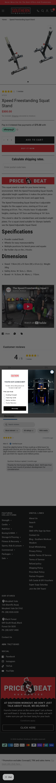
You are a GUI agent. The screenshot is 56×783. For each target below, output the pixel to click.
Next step (15, 408)
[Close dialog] (52, 371)
